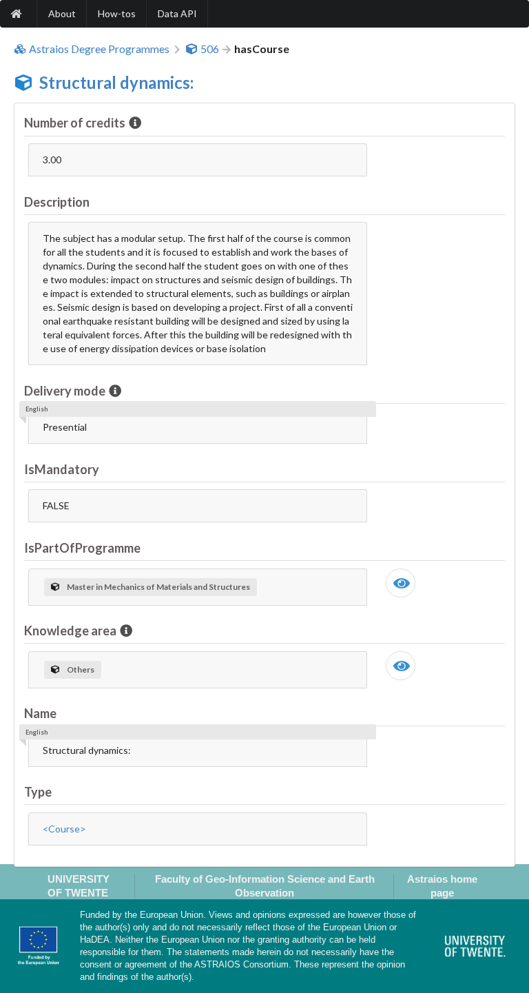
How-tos (117, 13)
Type (38, 791)
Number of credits (74, 122)
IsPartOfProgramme (82, 547)
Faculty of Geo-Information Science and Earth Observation (265, 885)
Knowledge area (70, 630)
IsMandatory (61, 469)
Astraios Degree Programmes (99, 48)
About (62, 13)
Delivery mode (64, 390)
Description (57, 201)
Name (40, 713)
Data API (177, 13)
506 (209, 48)
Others (80, 669)
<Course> (64, 829)
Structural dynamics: (116, 82)
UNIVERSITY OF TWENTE (79, 885)
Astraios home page (442, 885)
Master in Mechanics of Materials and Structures (158, 587)
